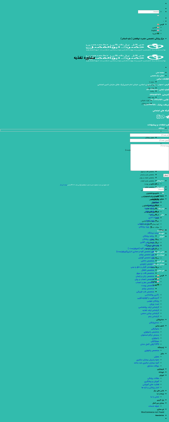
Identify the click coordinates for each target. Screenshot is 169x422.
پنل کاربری (160, 261)
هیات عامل (149, 211)
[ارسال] (158, 15)
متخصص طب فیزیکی (145, 291)
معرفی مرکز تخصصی (157, 75)
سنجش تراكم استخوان (151, 196)
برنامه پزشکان (148, 236)
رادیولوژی (155, 338)
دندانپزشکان (155, 184)
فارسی (161, 24)
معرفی (156, 356)
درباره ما (156, 79)
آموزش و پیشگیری (151, 381)
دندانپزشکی (160, 181)
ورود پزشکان (144, 226)
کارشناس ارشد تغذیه (151, 310)
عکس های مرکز (159, 252)
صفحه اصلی (160, 72)
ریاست (152, 91)
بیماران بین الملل (158, 264)
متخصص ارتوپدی (147, 263)
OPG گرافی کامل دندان (149, 344)
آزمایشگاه (161, 208)
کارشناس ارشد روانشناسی (148, 307)
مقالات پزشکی (154, 239)
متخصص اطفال (148, 270)
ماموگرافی (155, 328)
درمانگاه (161, 128)
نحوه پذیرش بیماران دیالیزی (147, 359)
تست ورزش (154, 304)
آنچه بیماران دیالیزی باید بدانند (149, 224)
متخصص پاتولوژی (152, 350)
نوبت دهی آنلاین (147, 242)
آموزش (161, 236)
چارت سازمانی (145, 100)
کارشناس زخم (154, 215)
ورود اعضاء (151, 97)
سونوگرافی (155, 341)
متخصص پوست (149, 184)
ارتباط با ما (160, 255)
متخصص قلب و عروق (145, 273)
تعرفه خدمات (155, 267)
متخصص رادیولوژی (152, 193)
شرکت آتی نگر (63, 185)
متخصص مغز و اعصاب (147, 181)
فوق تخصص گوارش (146, 257)
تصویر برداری (159, 187)
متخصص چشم (149, 187)
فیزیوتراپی (160, 369)
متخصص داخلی (147, 260)
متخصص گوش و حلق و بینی (142, 267)
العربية (155, 33)
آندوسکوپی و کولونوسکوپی (148, 297)
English (154, 30)
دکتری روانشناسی (152, 294)
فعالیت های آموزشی (151, 384)
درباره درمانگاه (154, 131)
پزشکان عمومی (153, 301)
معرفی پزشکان (149, 137)
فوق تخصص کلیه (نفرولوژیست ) (141, 248)
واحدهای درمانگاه (153, 144)
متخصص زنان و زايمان (147, 175)
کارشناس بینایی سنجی (150, 313)
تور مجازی (160, 270)
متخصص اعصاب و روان (147, 178)
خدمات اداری (153, 217)
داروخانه (161, 372)
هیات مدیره (149, 208)
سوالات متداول (154, 227)
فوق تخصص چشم (146, 254)
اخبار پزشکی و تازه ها (150, 387)
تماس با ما (154, 396)
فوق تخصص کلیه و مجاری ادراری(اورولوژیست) (135, 251)
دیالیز (162, 215)
